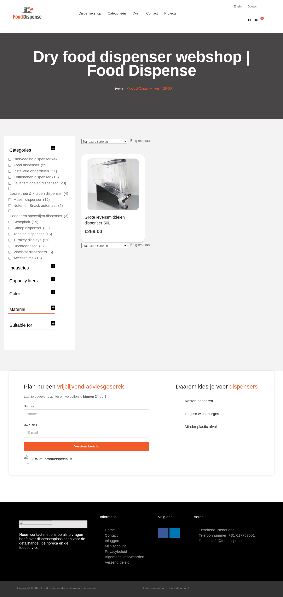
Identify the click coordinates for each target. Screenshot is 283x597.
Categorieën (117, 13)
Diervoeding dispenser (35, 159)
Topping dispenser (32, 234)
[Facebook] (163, 533)
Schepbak (25, 222)
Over (136, 13)
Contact (152, 13)
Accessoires (27, 258)
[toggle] (53, 148)
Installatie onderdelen (35, 171)
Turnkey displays (31, 240)
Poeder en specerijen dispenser (39, 216)
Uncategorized (28, 246)
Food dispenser (30, 165)
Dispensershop (90, 13)
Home (119, 88)
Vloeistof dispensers (33, 252)
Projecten (171, 13)
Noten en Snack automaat (38, 205)
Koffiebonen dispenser (36, 177)
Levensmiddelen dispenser (39, 183)
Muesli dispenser (31, 199)
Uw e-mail (30, 424)
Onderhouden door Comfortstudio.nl (165, 588)
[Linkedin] (174, 533)
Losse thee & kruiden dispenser (39, 193)
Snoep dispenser (31, 228)
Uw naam (30, 406)
